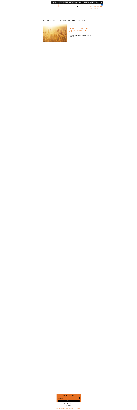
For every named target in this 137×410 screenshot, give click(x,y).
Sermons (79, 20)
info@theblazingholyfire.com (68, 403)
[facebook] (76, 6)
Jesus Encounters (49, 20)
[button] (102, 4)
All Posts (44, 20)
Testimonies (74, 20)
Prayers (69, 20)
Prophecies (64, 20)
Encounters (54, 20)
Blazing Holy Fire (59, 6)
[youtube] (77, 6)
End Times (59, 20)
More (82, 20)
